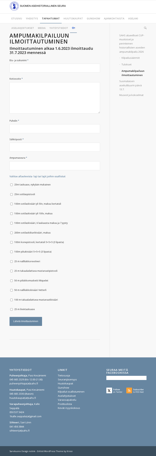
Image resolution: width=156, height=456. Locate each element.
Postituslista (65, 404)
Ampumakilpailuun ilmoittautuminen (133, 73)
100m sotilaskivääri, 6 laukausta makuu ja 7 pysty (41, 223)
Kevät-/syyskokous (69, 408)
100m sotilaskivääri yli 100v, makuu (33, 213)
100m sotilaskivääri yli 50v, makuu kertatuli (37, 203)
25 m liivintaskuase (24, 309)
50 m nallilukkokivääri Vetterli (30, 290)
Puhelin (14, 120)
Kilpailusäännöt (131, 57)
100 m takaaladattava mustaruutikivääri (36, 299)
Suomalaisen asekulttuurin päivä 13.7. (130, 85)
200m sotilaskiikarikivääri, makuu (32, 232)
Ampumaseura (18, 157)
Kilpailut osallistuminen (71, 391)
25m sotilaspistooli (24, 194)
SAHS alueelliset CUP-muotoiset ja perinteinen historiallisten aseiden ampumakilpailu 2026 (132, 43)
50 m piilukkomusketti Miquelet (31, 280)
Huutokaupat (65, 383)
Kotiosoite (16, 78)
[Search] (144, 28)
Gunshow (63, 387)
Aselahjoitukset (67, 395)
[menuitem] (17, 18)
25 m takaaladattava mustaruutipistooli (35, 270)
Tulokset (126, 64)
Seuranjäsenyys (67, 379)
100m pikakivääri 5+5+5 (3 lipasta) (33, 251)
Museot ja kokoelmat (131, 95)
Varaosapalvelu (67, 399)
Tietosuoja (64, 375)
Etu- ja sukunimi (19, 60)
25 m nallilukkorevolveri (27, 261)
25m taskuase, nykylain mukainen (32, 184)
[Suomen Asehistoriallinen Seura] (38, 6)
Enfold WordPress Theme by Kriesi (54, 451)
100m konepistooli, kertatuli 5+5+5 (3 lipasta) (39, 242)
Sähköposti (17, 139)
